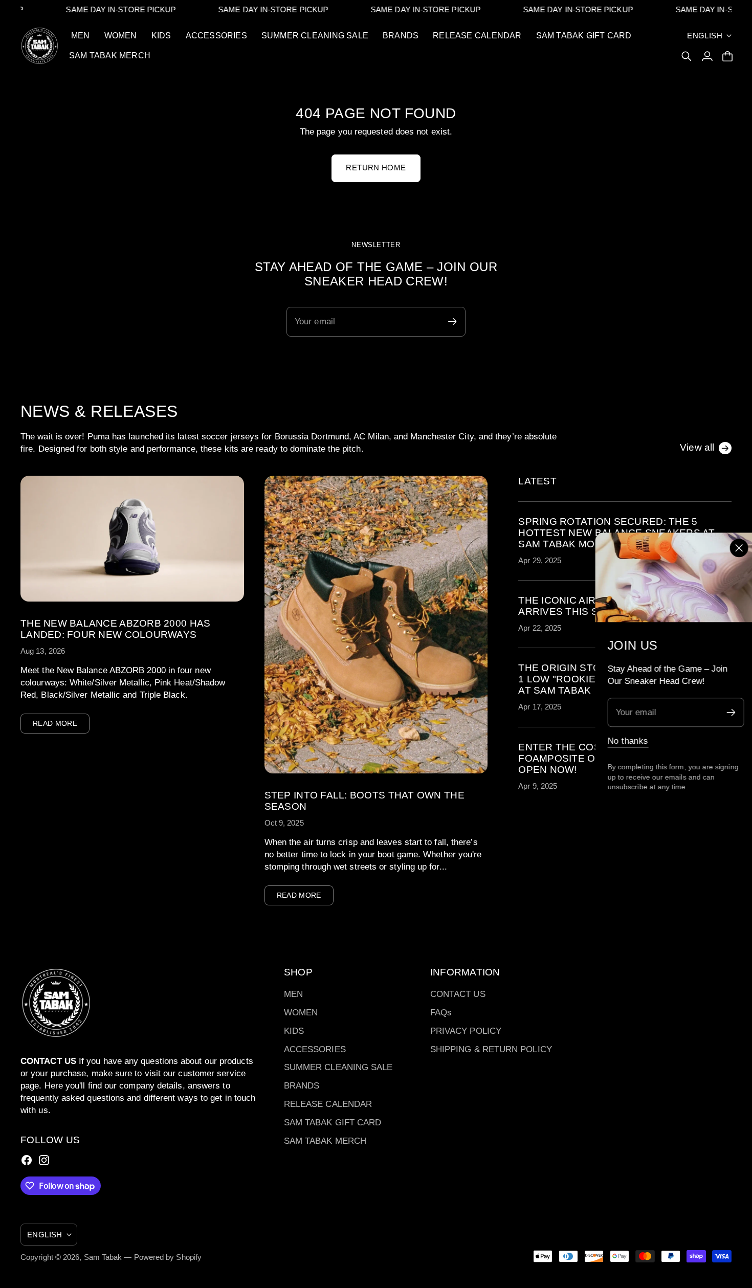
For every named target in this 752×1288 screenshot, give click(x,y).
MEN (293, 994)
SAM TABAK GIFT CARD (333, 1122)
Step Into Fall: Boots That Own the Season (364, 801)
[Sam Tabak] (39, 46)
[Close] (734, 548)
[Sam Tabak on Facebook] (26, 1160)
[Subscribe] (726, 712)
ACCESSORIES (315, 1049)
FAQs (441, 1012)
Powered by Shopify (168, 1257)
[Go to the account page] (707, 56)
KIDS (294, 1031)
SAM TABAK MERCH (325, 1141)
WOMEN (301, 1012)
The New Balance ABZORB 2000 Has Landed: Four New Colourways (115, 629)
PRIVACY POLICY (465, 1031)
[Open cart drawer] (727, 56)
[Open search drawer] (686, 56)
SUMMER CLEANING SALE (338, 1067)
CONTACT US (457, 994)
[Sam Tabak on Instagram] (44, 1160)
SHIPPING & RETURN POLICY (491, 1049)
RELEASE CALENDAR (328, 1104)
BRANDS (302, 1086)
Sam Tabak (103, 1257)
